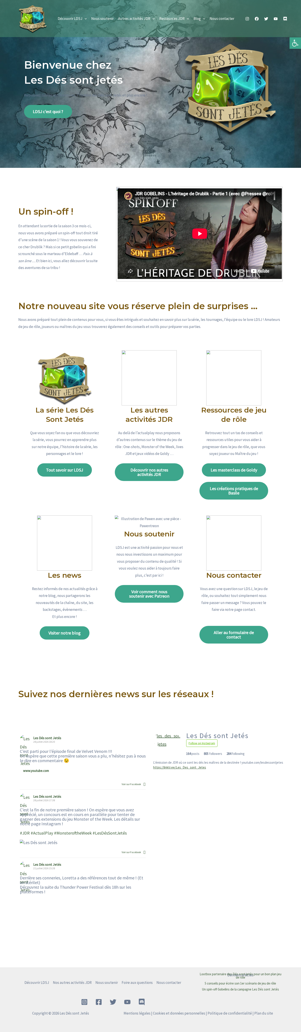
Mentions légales (137, 1013)
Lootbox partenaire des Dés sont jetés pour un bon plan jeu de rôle (240, 975)
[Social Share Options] (144, 784)
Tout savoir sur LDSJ (64, 470)
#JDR (25, 833)
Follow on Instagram (202, 743)
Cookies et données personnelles (179, 1013)
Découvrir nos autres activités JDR (149, 472)
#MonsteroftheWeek (73, 833)
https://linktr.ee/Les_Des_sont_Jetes (179, 767)
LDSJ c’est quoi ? (48, 111)
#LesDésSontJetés (110, 833)
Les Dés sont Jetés (47, 738)
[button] (84, 18)
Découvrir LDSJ (70, 18)
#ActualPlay (42, 833)
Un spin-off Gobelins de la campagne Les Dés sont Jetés (240, 989)
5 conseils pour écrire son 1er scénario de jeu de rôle (240, 983)
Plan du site (263, 1013)
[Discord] (285, 19)
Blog (197, 18)
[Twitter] (266, 19)
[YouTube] (276, 19)
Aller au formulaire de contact (234, 635)
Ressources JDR (172, 18)
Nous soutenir (102, 18)
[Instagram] (247, 19)
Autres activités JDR (134, 18)
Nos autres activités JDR (72, 982)
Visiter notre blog (64, 633)
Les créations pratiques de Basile (234, 491)
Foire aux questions (137, 982)
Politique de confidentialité (230, 1013)
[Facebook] (257, 19)
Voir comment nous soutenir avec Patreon (149, 594)
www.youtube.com (36, 771)
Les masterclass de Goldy (234, 470)
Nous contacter (222, 18)
